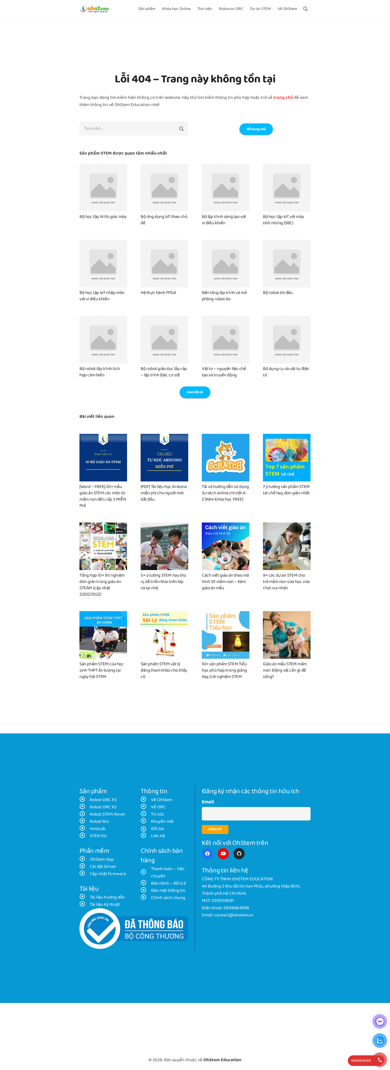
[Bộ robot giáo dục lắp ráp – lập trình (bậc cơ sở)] (164, 319)
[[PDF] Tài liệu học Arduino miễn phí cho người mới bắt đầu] (164, 437)
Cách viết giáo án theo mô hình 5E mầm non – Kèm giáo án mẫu (225, 582)
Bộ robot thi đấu (278, 293)
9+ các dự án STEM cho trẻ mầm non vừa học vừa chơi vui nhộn (286, 582)
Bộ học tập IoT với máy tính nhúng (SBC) (283, 220)
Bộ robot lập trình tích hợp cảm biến (99, 372)
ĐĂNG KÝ (215, 829)
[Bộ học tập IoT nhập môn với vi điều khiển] (103, 243)
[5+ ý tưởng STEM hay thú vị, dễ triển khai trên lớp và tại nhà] (164, 526)
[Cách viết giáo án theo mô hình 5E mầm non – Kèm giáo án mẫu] (225, 526)
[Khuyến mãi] (146, 821)
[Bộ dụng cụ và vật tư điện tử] (287, 319)
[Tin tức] (146, 814)
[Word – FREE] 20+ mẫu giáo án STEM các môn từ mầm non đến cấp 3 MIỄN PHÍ (102, 496)
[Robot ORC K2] (84, 807)
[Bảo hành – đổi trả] (146, 883)
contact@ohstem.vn (233, 915)
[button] (306, 9)
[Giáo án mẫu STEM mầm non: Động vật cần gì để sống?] (287, 615)
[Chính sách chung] (146, 897)
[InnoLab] (84, 828)
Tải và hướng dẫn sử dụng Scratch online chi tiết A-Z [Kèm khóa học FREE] (225, 493)
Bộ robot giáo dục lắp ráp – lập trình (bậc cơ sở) (164, 372)
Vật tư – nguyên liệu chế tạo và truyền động (224, 372)
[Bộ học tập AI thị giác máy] (103, 167)
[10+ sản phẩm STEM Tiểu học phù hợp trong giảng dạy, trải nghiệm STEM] (225, 615)
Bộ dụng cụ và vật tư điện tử (286, 372)
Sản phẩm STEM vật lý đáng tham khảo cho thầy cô (164, 670)
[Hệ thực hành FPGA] (164, 243)
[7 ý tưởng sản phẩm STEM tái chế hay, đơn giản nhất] (287, 437)
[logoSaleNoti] (133, 929)
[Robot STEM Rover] (84, 814)
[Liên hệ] (146, 836)
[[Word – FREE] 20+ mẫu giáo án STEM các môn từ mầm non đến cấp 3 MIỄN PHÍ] (103, 437)
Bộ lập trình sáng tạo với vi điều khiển (224, 220)
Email (208, 802)
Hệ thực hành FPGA (158, 293)
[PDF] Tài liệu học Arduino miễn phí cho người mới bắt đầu (164, 493)
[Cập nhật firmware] (84, 874)
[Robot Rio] (84, 821)
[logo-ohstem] (94, 9)
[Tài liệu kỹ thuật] (84, 904)
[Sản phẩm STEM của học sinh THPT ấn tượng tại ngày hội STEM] (103, 615)
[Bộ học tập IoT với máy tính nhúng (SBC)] (287, 167)
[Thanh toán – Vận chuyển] (146, 872)
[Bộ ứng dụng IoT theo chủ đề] (164, 167)
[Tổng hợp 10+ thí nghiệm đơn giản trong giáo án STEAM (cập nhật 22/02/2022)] (103, 526)
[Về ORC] (146, 807)
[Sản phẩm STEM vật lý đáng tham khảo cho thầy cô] (164, 615)
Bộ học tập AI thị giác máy (103, 217)
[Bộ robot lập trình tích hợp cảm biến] (103, 319)
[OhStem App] (84, 859)
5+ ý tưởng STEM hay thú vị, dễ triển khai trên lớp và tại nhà (163, 582)
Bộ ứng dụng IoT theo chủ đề (164, 220)
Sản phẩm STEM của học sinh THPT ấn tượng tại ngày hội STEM (101, 670)
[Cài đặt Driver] (84, 866)
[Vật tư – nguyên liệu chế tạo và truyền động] (225, 319)
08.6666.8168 (236, 908)
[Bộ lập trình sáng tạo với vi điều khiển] (225, 167)
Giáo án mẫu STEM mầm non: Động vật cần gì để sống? (285, 670)
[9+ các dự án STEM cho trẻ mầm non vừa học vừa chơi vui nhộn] (287, 526)
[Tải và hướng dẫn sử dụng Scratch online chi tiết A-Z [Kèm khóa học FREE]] (225, 437)
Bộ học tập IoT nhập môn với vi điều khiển (102, 296)
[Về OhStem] (146, 800)
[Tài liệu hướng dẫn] (84, 897)
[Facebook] (207, 853)
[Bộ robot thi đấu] (287, 243)
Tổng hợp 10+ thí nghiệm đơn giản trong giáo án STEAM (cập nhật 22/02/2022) (102, 585)
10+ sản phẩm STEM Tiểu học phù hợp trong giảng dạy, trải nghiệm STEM (224, 670)
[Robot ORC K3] (84, 800)
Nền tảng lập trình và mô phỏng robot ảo (224, 296)
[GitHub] (239, 853)
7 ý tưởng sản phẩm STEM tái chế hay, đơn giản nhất (286, 490)
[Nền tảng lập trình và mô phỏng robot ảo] (225, 243)
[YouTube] (223, 853)
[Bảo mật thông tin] (146, 890)
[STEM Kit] (84, 836)
